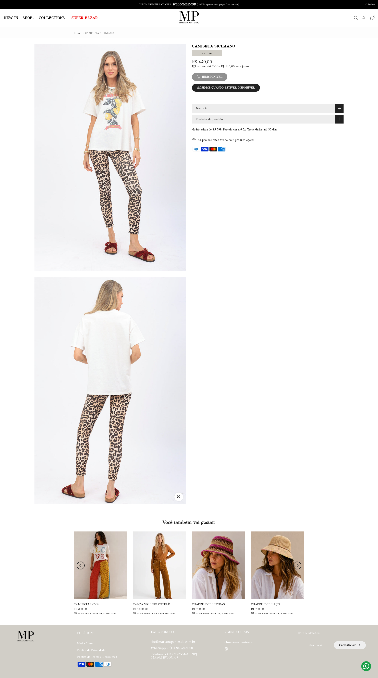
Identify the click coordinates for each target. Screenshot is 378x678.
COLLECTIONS (52, 18)
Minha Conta (85, 643)
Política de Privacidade (91, 650)
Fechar (9, 4)
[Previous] (81, 565)
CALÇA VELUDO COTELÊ (151, 604)
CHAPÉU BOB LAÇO (265, 604)
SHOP (27, 18)
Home (77, 33)
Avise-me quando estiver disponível (226, 87)
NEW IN (11, 18)
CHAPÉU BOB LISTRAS (208, 604)
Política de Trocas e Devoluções (97, 657)
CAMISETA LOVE (86, 604)
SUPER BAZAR (84, 18)
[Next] (297, 565)
